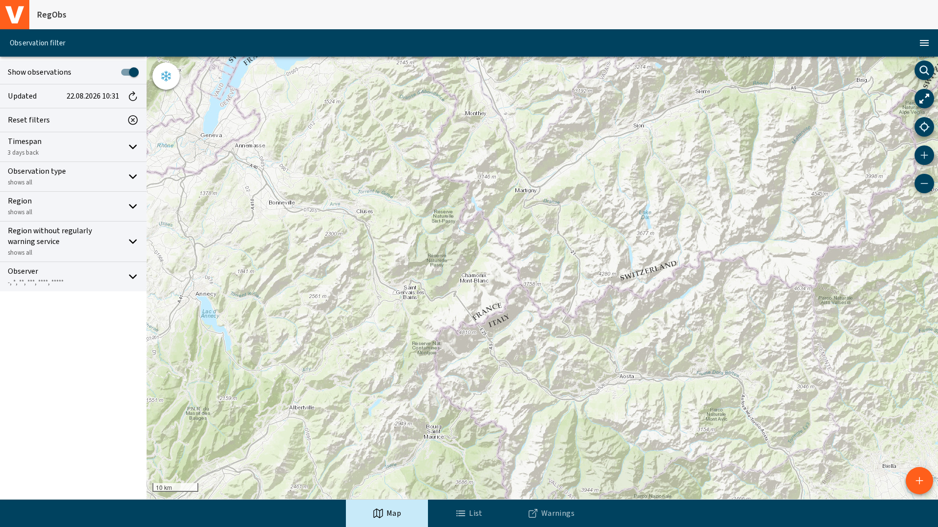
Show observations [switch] (39, 72)
